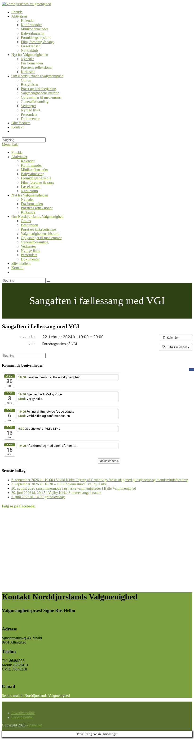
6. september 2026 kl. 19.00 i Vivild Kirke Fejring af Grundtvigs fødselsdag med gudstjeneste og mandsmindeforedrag (99, 480)
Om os (26, 221)
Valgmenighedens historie (40, 234)
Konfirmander (31, 165)
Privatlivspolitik (23, 713)
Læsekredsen (30, 187)
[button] (175, 347)
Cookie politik (22, 717)
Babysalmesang (32, 174)
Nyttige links (30, 251)
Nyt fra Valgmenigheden (29, 195)
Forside (16, 153)
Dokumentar (30, 259)
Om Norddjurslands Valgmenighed (37, 216)
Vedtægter (28, 246)
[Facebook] (191, 369)
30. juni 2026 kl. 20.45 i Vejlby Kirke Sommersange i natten (56, 493)
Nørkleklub (29, 191)
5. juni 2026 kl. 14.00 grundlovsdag (38, 497)
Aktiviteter (19, 157)
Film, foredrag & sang (37, 182)
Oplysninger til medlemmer (41, 238)
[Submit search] (48, 281)
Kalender (28, 161)
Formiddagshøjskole (36, 178)
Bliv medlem (21, 263)
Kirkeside (28, 212)
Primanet (35, 725)
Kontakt (17, 268)
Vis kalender (107, 461)
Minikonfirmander (34, 170)
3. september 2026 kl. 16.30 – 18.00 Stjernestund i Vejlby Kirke (59, 484)
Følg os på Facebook (18, 506)
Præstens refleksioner (37, 208)
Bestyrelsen (29, 225)
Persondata (29, 255)
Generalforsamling (34, 242)
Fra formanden (32, 204)
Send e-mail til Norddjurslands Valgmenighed (36, 695)
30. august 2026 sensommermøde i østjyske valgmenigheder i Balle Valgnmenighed (73, 488)
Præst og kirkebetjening (38, 229)
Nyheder (27, 199)
